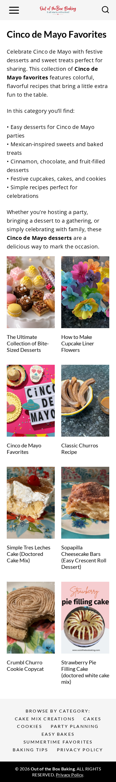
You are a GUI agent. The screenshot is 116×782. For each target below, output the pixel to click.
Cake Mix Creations (45, 718)
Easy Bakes (58, 734)
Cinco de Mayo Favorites (24, 448)
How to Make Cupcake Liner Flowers (77, 343)
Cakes (92, 718)
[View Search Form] (105, 10)
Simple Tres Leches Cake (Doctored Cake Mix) (28, 553)
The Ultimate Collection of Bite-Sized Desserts (28, 343)
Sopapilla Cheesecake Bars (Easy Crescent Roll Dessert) (83, 557)
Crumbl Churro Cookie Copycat (25, 665)
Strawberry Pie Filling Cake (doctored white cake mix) (85, 672)
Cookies (29, 726)
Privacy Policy (80, 749)
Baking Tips (30, 749)
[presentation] (31, 292)
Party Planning (75, 726)
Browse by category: (58, 710)
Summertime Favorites (58, 741)
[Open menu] (13, 10)
